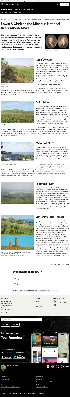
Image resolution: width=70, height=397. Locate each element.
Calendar (15, 12)
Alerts (5, 12)
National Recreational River (17, 9)
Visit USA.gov (42, 393)
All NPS (15, 325)
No (18, 284)
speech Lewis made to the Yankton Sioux (42, 173)
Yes (18, 279)
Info (2, 12)
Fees (20, 12)
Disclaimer (39, 379)
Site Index (40, 304)
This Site (6, 325)
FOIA (2, 382)
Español (39, 306)
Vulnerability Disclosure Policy (44, 382)
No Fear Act (39, 376)
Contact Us (4, 313)
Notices (3, 384)
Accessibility (4, 376)
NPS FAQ (3, 389)
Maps (10, 12)
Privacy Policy (5, 379)
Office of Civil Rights (42, 387)
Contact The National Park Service (10, 387)
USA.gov (38, 384)
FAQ (38, 301)
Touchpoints (48, 290)
